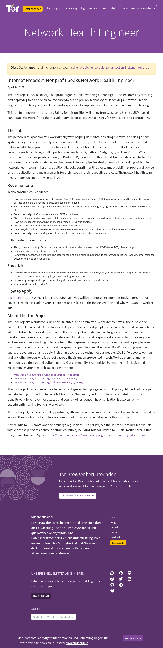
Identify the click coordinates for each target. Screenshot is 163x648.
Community (71, 8)
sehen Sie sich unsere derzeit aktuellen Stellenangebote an (111, 67)
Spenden (92, 8)
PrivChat (115, 536)
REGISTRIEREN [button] (41, 595)
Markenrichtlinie (77, 643)
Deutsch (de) (108, 8)
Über (48, 8)
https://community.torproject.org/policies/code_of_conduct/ (47, 374)
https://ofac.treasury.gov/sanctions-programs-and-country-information (96, 435)
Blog (82, 8)
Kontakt (115, 527)
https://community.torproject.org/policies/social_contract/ (45, 378)
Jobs (113, 517)
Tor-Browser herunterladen (137, 8)
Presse (114, 531)
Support (57, 8)
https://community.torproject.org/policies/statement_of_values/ (48, 382)
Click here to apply (20, 298)
